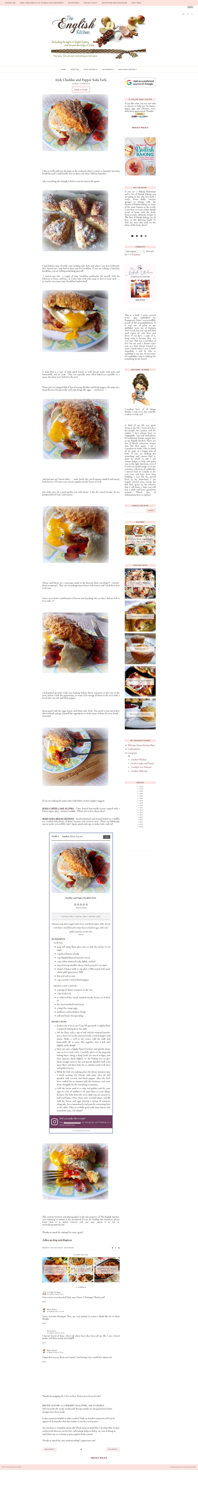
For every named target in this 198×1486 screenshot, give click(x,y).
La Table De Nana (54, 1292)
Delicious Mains (57, 1248)
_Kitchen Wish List (138, 771)
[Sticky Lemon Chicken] (140, 631)
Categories (107, 69)
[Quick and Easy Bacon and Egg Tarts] (140, 696)
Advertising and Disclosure (114, 3)
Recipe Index (73, 3)
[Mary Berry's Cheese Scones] (140, 728)
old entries (112, 1449)
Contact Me (10, 3)
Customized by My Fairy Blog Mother (183, 1467)
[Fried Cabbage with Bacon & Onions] (140, 598)
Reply (44, 1302)
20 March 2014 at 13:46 (55, 1311)
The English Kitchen (14, 1467)
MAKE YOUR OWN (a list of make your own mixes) (42, 3)
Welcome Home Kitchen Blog (141, 745)
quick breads (69, 1248)
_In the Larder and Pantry (142, 763)
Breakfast (46, 1248)
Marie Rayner (52, 1309)
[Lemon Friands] (140, 663)
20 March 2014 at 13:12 (55, 1294)
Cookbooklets (134, 749)
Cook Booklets (90, 69)
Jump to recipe (81, 89)
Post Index (136, 3)
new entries (49, 1449)
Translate (136, 254)
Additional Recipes (126, 69)
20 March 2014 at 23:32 (56, 1333)
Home (63, 69)
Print (106, 837)
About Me (75, 69)
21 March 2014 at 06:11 (55, 1352)
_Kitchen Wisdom (138, 759)
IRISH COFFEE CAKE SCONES (58, 808)
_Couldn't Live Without (141, 767)
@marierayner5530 (72, 1122)
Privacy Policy (90, 3)
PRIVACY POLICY (140, 128)
